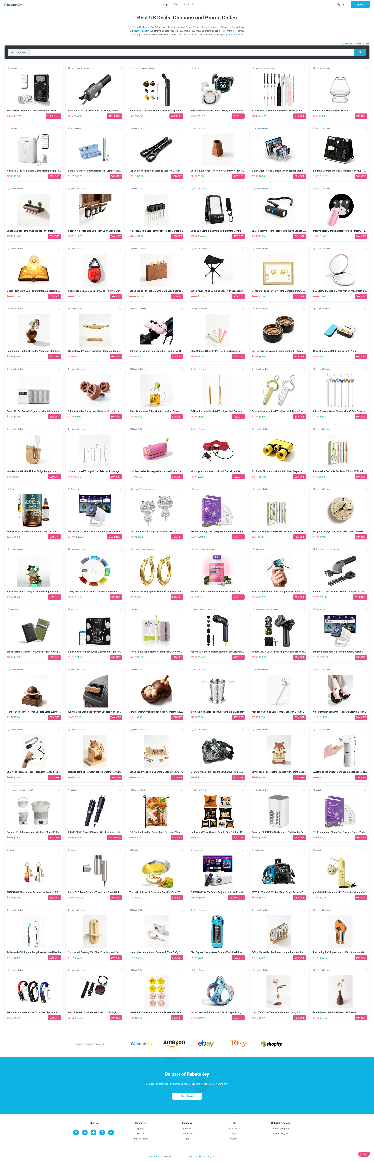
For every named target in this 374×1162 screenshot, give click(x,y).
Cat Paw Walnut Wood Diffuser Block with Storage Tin (280, 351)
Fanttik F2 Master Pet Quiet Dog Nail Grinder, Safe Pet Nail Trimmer (103, 170)
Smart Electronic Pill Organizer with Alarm (335, 351)
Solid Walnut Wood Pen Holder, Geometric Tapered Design (221, 170)
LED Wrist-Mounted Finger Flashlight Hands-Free (32, 772)
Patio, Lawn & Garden (80, 68)
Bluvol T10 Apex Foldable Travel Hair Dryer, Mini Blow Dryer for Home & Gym (108, 892)
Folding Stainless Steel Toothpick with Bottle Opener (279, 411)
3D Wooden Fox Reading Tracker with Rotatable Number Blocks (285, 772)
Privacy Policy (211, 1156)
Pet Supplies (76, 128)
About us (187, 1128)
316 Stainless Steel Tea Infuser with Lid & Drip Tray (217, 711)
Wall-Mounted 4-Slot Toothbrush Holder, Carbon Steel (157, 230)
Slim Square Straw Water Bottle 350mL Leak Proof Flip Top (222, 952)
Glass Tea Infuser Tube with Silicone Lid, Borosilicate (157, 411)
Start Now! (187, 1096)
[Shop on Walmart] (141, 1046)
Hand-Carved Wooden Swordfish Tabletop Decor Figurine (98, 351)
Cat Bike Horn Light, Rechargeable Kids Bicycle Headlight (159, 351)
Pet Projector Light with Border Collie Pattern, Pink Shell (342, 230)
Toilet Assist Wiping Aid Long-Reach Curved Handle (34, 952)
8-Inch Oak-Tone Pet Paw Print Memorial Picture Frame (281, 291)
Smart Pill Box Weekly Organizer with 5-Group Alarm (34, 411)
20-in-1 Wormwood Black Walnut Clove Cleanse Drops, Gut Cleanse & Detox (46, 531)
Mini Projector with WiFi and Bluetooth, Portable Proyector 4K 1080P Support (108, 531)
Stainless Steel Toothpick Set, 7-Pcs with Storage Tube (96, 471)
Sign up (140, 1128)
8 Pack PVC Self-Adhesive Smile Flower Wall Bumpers (157, 1012)
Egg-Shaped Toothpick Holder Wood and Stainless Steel (36, 351)
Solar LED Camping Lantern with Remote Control (216, 230)
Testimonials (233, 1128)
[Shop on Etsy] (239, 1046)
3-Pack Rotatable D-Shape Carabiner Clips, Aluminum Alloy (38, 1012)
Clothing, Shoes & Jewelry (143, 489)
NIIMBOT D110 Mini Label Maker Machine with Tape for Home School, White (47, 170)
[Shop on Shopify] (271, 1046)
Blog (187, 1138)
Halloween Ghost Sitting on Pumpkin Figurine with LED (35, 591)
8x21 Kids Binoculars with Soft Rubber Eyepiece (277, 471)
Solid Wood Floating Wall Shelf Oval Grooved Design (95, 952)
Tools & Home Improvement (144, 68)
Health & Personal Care (264, 68)
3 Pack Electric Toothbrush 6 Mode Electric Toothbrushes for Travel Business (292, 110)
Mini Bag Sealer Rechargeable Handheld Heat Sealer (157, 471)
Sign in (140, 1133)
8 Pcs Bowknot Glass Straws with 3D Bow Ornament (340, 411)
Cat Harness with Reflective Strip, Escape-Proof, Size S (219, 1012)
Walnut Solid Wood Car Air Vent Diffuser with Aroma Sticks (99, 711)
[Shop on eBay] (206, 1046)
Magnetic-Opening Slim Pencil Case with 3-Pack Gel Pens (282, 711)
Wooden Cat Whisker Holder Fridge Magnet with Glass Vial (37, 471)
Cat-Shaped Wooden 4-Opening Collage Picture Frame (157, 772)
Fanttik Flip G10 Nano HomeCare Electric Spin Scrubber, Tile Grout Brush (167, 110)
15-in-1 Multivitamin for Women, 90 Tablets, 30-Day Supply (221, 591)
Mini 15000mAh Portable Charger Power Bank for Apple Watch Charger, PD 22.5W (295, 591)
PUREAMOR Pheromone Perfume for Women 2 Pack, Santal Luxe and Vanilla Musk (50, 892)
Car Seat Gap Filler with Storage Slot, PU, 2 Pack (154, 170)
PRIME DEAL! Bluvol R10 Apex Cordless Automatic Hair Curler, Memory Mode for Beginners (116, 832)
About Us (189, 4)
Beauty (12, 489)
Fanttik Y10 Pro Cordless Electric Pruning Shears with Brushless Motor (105, 110)
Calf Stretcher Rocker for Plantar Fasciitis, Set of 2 (339, 711)
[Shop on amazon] (174, 1046)
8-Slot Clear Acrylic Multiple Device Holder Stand (277, 170)
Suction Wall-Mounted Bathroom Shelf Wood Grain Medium (99, 230)
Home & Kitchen (323, 68)
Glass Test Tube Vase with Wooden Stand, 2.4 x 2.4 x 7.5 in (282, 1012)
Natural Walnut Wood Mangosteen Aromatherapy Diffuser (159, 711)
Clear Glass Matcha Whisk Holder (330, 110)
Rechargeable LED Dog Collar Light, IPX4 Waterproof (95, 291)
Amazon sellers (140, 1138)
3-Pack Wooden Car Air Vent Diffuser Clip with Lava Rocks (98, 411)
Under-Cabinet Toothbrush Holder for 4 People (31, 230)
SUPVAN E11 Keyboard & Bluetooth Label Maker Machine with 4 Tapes (44, 110)
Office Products (16, 68)
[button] (59, 68)
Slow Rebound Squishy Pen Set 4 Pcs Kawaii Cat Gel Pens (221, 351)
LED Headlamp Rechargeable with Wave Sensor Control (281, 230)
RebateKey (154, 1156)
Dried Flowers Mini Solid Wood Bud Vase (334, 1012)
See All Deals (363, 43)
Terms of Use (194, 1156)
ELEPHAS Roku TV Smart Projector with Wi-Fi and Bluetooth (222, 892)
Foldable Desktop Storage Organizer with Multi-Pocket (341, 170)
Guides (233, 1138)
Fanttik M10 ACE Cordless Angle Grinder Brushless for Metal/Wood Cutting (291, 651)
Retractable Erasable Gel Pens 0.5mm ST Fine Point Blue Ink (283, 531)
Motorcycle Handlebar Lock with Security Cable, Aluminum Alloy (224, 471)
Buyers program (280, 1128)
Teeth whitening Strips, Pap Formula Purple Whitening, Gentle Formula (228, 531)
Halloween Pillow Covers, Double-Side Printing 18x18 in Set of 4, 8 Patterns (230, 832)
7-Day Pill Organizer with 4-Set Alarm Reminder (93, 591)
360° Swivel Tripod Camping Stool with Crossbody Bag (219, 291)
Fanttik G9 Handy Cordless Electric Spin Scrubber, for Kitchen (223, 651)
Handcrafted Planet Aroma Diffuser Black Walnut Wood (36, 711)
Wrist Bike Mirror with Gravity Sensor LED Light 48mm (96, 1012)
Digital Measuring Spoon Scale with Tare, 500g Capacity (158, 952)
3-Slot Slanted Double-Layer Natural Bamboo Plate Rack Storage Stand (289, 952)
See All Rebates (347, 43)
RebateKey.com (141, 30)
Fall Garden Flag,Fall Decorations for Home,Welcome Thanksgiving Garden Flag (171, 832)
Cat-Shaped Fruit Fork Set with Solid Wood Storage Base (159, 291)
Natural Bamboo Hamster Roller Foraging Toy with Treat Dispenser (103, 772)
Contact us (187, 1133)
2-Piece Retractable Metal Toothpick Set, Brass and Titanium (222, 411)
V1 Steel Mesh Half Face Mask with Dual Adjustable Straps (221, 772)
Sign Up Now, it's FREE (231, 34)
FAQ (175, 4)
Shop (165, 4)
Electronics (198, 68)
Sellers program (281, 1133)
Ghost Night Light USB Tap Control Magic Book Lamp (34, 291)
